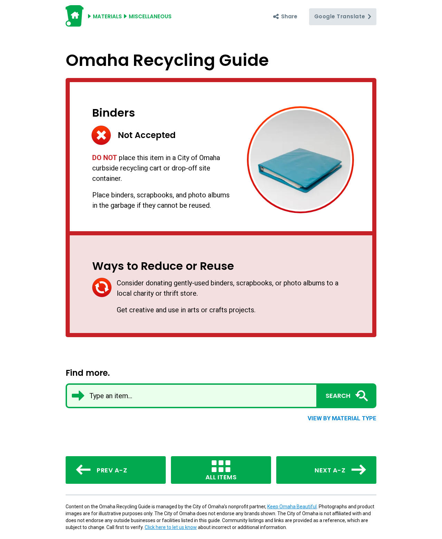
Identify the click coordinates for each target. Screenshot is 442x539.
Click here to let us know (171, 527)
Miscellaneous (150, 16)
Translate (340, 16)
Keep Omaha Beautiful (292, 506)
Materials (107, 16)
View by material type (342, 418)
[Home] (75, 23)
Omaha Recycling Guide (167, 60)
